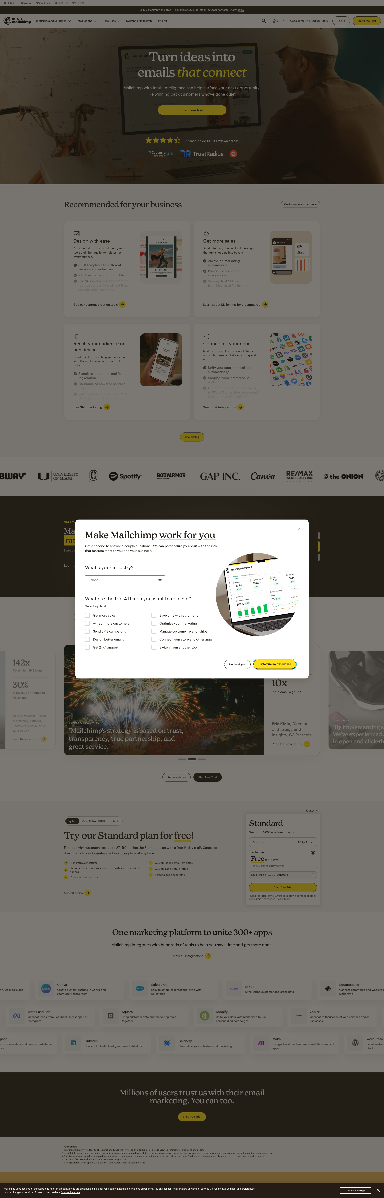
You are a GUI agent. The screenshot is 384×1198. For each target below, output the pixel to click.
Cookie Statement (70, 1192)
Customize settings (355, 1190)
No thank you (237, 664)
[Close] (299, 529)
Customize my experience (274, 664)
